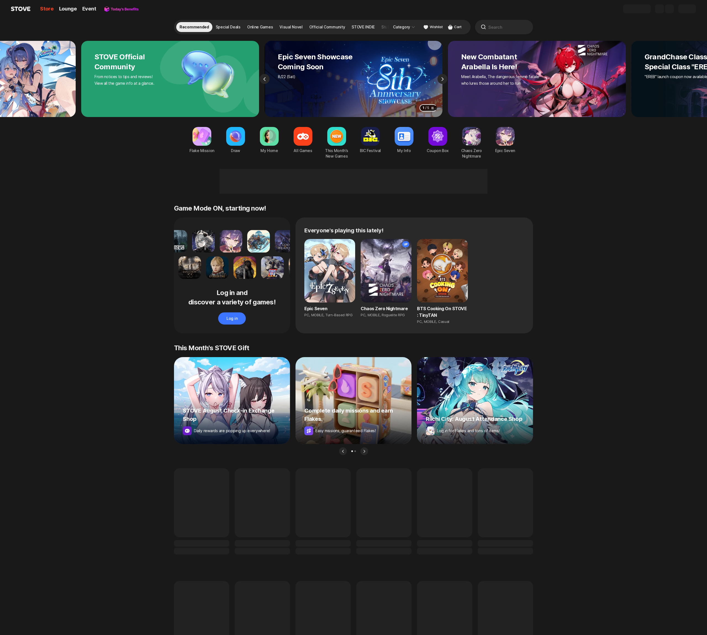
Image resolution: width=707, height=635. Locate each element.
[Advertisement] (353, 181)
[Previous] (265, 79)
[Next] (442, 79)
